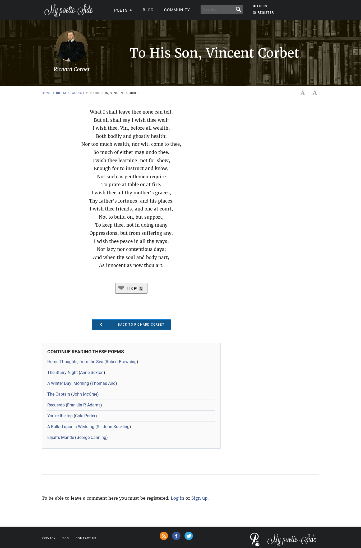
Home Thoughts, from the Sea (75, 361)
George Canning (91, 437)
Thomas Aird (103, 383)
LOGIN (262, 6)
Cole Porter (85, 415)
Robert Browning (121, 361)
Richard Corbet (70, 93)
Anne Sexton (92, 372)
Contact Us (86, 538)
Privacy (49, 538)
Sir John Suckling (113, 426)
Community (177, 10)
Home (47, 93)
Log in (177, 498)
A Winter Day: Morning (68, 383)
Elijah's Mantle (60, 437)
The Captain (58, 394)
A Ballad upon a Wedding (70, 426)
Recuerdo (56, 405)
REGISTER (266, 13)
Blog (148, 10)
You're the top (60, 415)
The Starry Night (62, 372)
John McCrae (84, 394)
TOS (65, 538)
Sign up (199, 498)
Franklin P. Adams (83, 405)
